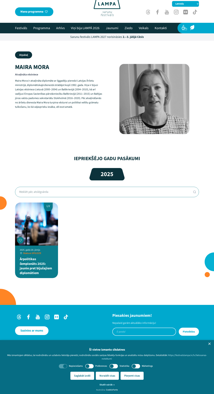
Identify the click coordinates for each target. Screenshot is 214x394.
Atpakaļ (23, 55)
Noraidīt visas (107, 376)
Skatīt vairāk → (107, 384)
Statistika (124, 366)
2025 (107, 174)
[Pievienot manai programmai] (20, 240)
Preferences (101, 366)
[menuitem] (21, 28)
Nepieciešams (76, 366)
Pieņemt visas (132, 376)
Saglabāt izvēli (82, 376)
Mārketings (147, 366)
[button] (209, 344)
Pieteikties (189, 332)
